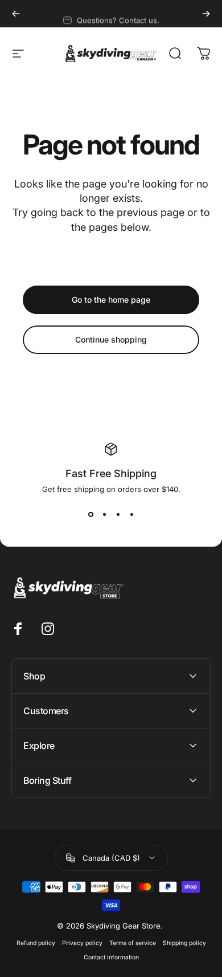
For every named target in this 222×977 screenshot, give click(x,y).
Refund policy (36, 943)
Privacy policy (82, 943)
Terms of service (132, 943)
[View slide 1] (90, 514)
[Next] (206, 13)
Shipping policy (184, 943)
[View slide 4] (131, 514)
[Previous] (15, 13)
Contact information (111, 957)
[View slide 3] (118, 514)
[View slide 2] (104, 514)
